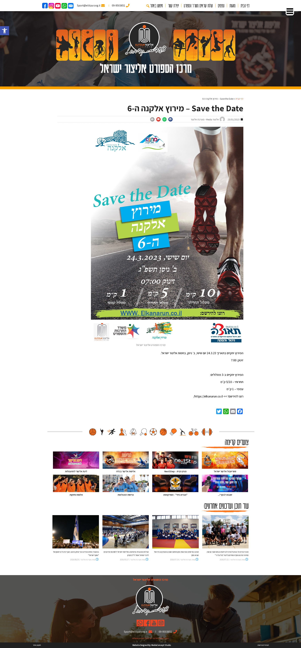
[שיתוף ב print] (152, 119)
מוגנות (232, 5)
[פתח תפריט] (290, 11)
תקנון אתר (37, 645)
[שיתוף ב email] (158, 119)
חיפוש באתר (156, 5)
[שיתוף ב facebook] (170, 119)
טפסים (221, 5)
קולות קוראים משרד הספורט (198, 5)
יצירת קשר (173, 5)
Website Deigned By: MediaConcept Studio (151, 645)
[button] (4, 30)
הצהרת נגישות (263, 645)
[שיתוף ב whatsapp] (164, 119)
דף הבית (245, 5)
